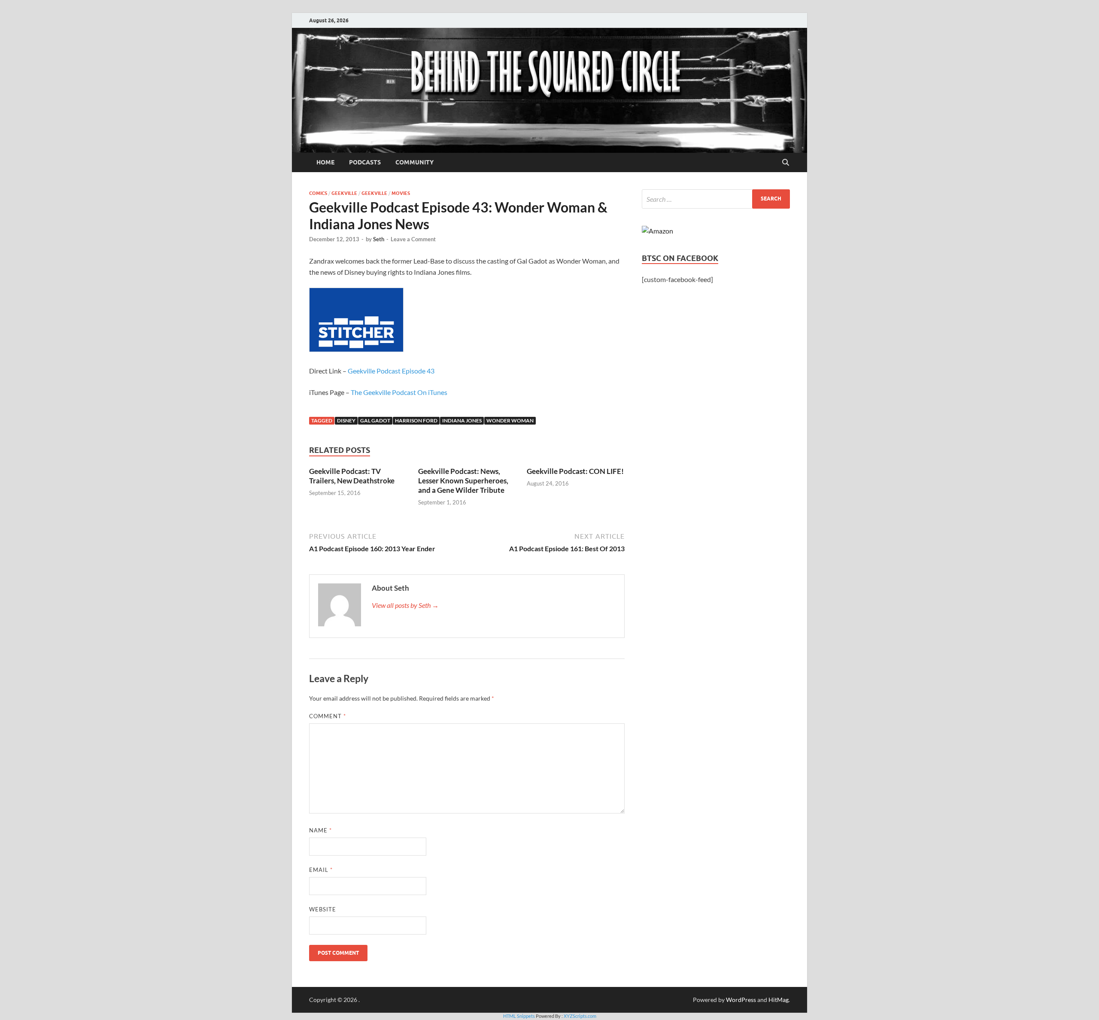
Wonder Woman (510, 420)
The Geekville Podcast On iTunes (399, 392)
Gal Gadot (375, 420)
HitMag (778, 999)
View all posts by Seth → (405, 605)
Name (320, 830)
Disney (346, 420)
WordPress (741, 999)
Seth (378, 239)
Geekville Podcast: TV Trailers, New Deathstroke (352, 476)
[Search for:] (716, 199)
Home (325, 162)
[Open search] (785, 163)
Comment (327, 716)
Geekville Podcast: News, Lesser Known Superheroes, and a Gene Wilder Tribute (463, 481)
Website (322, 909)
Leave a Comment (413, 239)
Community (414, 162)
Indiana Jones (462, 420)
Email (321, 869)
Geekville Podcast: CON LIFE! (575, 471)
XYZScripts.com (580, 1016)
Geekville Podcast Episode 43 (391, 371)
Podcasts (365, 162)
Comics (318, 193)
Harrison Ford (416, 420)
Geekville (344, 193)
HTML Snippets (519, 1016)
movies (401, 193)
